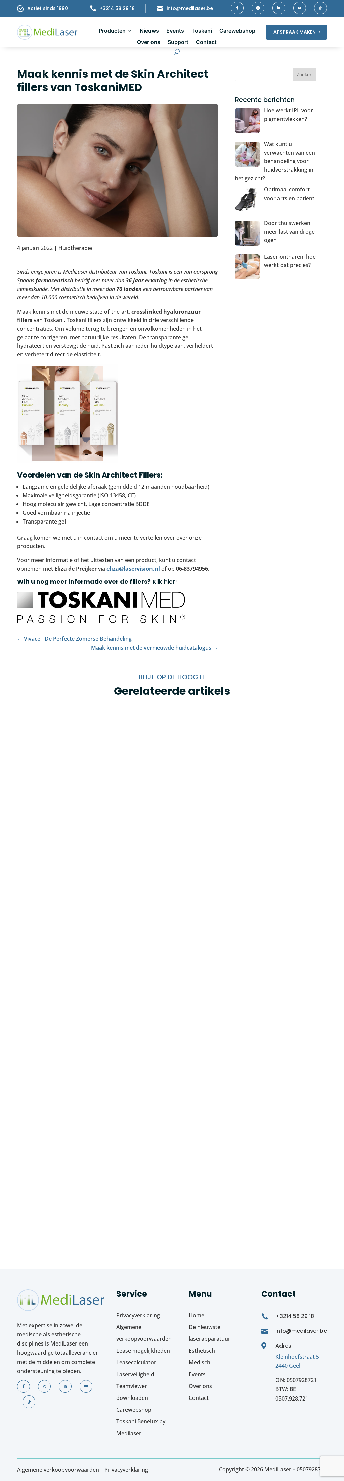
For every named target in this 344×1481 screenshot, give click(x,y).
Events (175, 30)
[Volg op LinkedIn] (278, 8)
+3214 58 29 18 (117, 8)
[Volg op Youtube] (299, 8)
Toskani (201, 30)
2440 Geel (287, 1365)
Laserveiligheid (135, 1374)
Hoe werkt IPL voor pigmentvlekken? (98, 836)
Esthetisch (202, 1350)
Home (196, 1315)
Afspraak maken (294, 32)
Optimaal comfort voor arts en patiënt (103, 1192)
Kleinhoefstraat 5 (297, 1356)
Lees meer (37, 878)
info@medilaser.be (190, 8)
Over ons (148, 42)
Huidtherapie (75, 248)
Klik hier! (165, 581)
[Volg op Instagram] (258, 8)
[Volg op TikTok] (320, 8)
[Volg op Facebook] (237, 8)
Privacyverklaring (138, 1315)
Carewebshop (237, 30)
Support (178, 42)
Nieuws (149, 30)
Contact (206, 42)
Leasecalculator (136, 1362)
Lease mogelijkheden (143, 1350)
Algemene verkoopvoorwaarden (58, 1469)
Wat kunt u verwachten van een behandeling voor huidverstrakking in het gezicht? (167, 1019)
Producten (112, 30)
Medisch (199, 1362)
